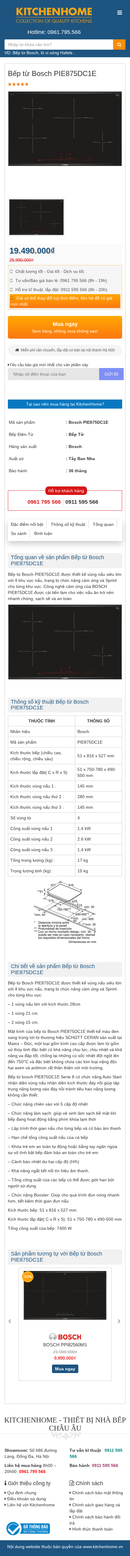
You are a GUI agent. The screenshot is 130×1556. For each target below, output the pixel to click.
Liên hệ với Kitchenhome (31, 1504)
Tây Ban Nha (82, 458)
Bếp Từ (76, 434)
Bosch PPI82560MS (62, 1344)
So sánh (19, 533)
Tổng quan (103, 524)
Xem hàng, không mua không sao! (65, 327)
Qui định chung (21, 1492)
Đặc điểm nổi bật (27, 524)
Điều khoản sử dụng (26, 1498)
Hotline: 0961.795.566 (54, 32)
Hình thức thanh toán (92, 1529)
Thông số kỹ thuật (68, 524)
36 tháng (78, 470)
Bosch (75, 446)
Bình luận (43, 533)
